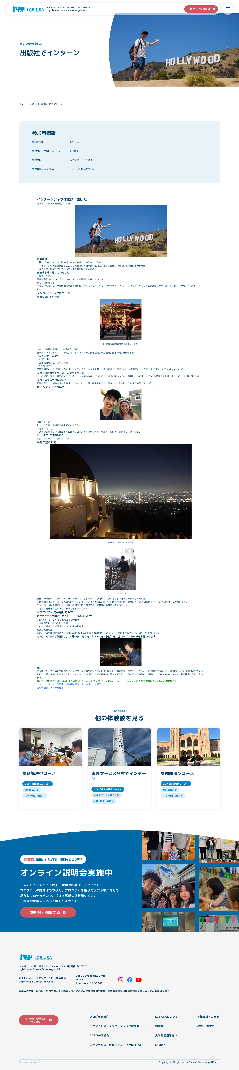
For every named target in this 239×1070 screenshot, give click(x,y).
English (160, 1045)
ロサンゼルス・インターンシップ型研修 (114, 1026)
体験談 (33, 103)
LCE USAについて (166, 1016)
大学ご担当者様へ (166, 1035)
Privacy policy (27, 1062)
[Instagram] (120, 979)
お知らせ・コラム (208, 1016)
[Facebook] (129, 979)
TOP (22, 103)
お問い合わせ (205, 1026)
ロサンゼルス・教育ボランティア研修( (114, 1045)
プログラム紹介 (99, 1016)
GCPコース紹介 (99, 1035)
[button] (228, 9)
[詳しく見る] (50, 768)
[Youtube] (138, 979)
